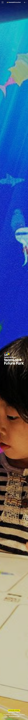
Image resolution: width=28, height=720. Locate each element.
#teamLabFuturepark (14, 716)
